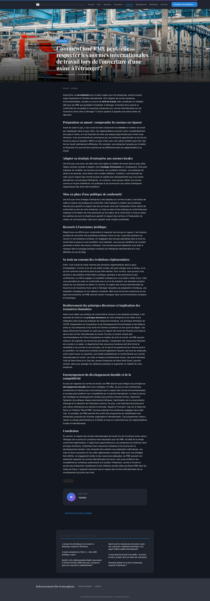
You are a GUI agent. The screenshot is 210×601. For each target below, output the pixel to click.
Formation (118, 4)
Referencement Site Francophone (60, 4)
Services (164, 4)
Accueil (91, 4)
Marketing (153, 4)
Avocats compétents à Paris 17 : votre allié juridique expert (79, 553)
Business (107, 4)
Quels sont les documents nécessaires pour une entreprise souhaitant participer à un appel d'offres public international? (126, 546)
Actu (99, 4)
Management (141, 4)
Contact (98, 586)
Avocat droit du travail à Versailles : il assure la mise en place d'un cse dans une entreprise (127, 555)
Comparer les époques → (184, 4)
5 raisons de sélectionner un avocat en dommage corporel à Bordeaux (78, 545)
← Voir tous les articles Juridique (77, 513)
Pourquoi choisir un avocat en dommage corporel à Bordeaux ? (125, 563)
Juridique (129, 4)
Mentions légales (85, 586)
